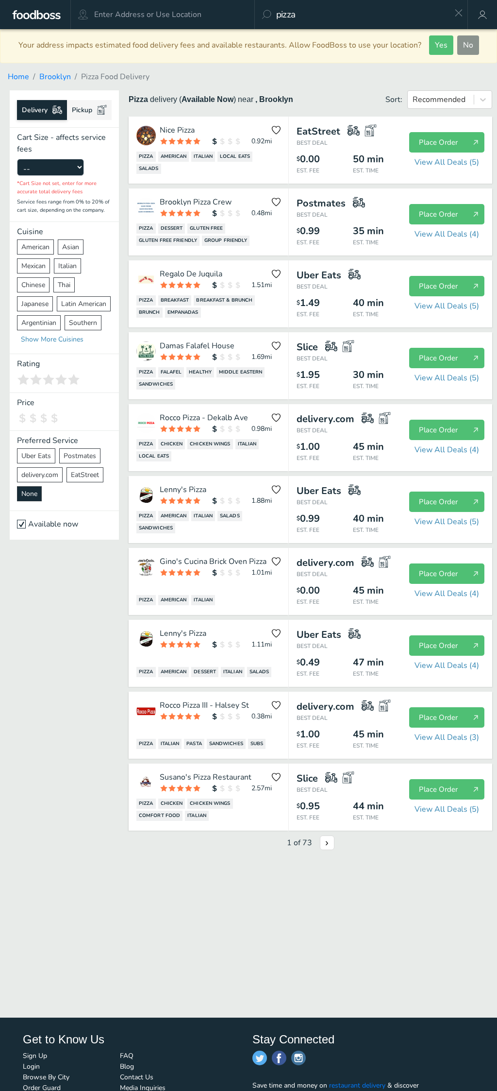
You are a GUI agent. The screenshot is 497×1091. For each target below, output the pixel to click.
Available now (53, 524)
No (468, 45)
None (29, 493)
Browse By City (46, 1077)
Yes (441, 45)
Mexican (33, 266)
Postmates (80, 455)
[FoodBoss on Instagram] (298, 1058)
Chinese (33, 285)
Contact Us (136, 1077)
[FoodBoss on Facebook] (279, 1058)
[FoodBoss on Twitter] (259, 1058)
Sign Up (35, 1055)
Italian (67, 266)
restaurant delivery (357, 1085)
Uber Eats (36, 455)
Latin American (83, 303)
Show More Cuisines (52, 339)
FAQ (126, 1055)
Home (18, 76)
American (35, 247)
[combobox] (362, 14)
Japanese (35, 303)
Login (31, 1066)
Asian (70, 247)
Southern (83, 322)
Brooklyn (55, 76)
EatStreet (85, 474)
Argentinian (38, 322)
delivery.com (39, 474)
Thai (64, 285)
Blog (127, 1066)
